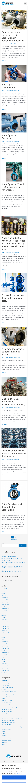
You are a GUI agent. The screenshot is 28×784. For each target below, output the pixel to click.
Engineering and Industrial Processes (10, 691)
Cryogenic (4, 689)
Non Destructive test (6, 724)
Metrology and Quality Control (8, 722)
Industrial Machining (6, 704)
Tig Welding (4, 742)
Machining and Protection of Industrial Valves (12, 718)
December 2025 (5, 602)
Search (3, 543)
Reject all (14, 780)
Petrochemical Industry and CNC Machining (12, 726)
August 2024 (4, 635)
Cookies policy (19, 773)
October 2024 (5, 630)
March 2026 (4, 595)
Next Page (14, 539)
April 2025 (4, 617)
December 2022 (5, 668)
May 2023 (4, 659)
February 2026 (5, 597)
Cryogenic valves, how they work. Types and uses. (13, 298)
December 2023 (5, 646)
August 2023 (4, 654)
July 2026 (4, 591)
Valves (12, 43)
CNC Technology (5, 685)
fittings (3, 698)
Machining (4, 715)
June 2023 (4, 657)
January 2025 (5, 624)
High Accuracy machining (7, 700)
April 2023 (4, 661)
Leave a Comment (6, 43)
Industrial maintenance (7, 709)
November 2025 (5, 604)
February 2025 (5, 621)
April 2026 (4, 593)
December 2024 (5, 626)
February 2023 (5, 665)
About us (6, 761)
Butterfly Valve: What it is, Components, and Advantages (13, 187)
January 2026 (5, 599)
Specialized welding (6, 740)
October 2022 (5, 672)
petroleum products (6, 729)
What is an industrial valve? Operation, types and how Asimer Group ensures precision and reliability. (13, 243)
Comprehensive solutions (7, 687)
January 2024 (5, 643)
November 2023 (5, 648)
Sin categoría (5, 735)
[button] (25, 3)
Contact (15, 761)
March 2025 (4, 619)
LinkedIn (24, 761)
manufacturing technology (8, 720)
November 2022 (5, 670)
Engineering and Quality (7, 696)
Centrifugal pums (5, 680)
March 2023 (4, 663)
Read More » (4, 60)
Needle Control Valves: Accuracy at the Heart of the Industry (14, 453)
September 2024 (5, 632)
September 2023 (5, 652)
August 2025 (4, 610)
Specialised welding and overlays (9, 738)
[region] (14, 773)
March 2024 (4, 639)
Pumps (3, 731)
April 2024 (4, 637)
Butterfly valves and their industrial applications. (12, 507)
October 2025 (5, 606)
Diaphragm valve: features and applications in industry (13, 402)
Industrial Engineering (6, 702)
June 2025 (4, 615)
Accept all (14, 777)
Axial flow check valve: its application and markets (13, 352)
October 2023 (5, 650)
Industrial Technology (6, 713)
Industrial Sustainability (7, 711)
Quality (3, 733)
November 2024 (5, 628)
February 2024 (5, 641)
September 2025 (5, 608)
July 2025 (4, 613)
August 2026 (4, 588)
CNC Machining (5, 682)
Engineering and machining (8, 694)
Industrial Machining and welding (9, 707)
